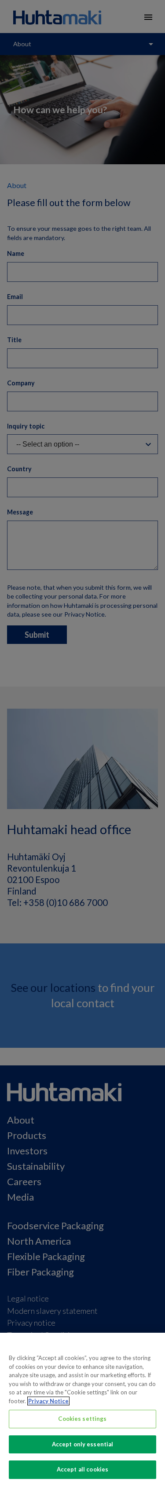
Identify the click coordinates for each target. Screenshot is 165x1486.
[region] (82, 1409)
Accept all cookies (82, 1469)
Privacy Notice (48, 1401)
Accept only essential (83, 1444)
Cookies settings (82, 1418)
